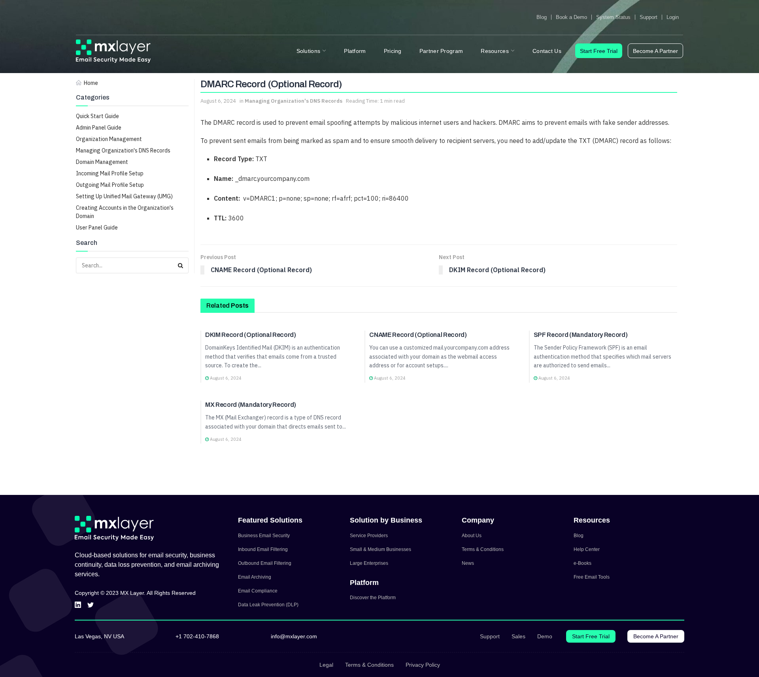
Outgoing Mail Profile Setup (110, 184)
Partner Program (441, 51)
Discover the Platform (373, 597)
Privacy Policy (423, 665)
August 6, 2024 (218, 101)
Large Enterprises (369, 563)
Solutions (308, 51)
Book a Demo (571, 17)
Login (672, 17)
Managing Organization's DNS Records (123, 150)
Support (648, 17)
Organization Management (109, 139)
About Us (471, 535)
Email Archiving (254, 577)
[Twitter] (90, 605)
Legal (326, 665)
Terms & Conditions (483, 549)
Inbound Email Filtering (263, 549)
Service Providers (369, 535)
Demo (544, 636)
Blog (541, 17)
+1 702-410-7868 (197, 636)
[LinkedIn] (78, 605)
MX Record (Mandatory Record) (250, 404)
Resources (495, 51)
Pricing (393, 51)
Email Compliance (258, 591)
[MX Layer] (113, 51)
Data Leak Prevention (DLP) (268, 604)
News (468, 563)
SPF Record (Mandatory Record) (581, 334)
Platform (355, 51)
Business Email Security (264, 535)
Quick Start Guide (97, 116)
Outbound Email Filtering (264, 563)
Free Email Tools (592, 577)
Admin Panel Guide (98, 127)
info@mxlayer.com (294, 636)
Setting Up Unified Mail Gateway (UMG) (124, 196)
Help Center (587, 549)
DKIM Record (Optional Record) (250, 334)
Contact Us (546, 51)
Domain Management (102, 161)
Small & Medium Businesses (380, 549)
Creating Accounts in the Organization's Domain (125, 212)
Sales (518, 636)
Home (91, 83)
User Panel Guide (97, 227)
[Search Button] (181, 265)
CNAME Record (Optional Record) (417, 334)
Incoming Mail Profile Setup (109, 173)
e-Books (582, 563)
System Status (613, 17)
